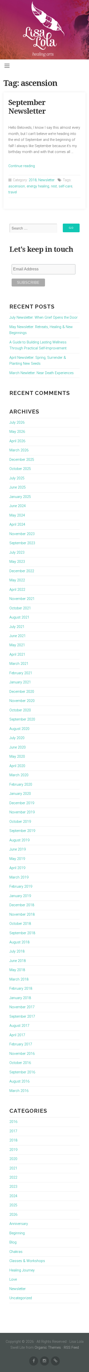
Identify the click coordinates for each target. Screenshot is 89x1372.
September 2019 (22, 831)
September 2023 (22, 543)
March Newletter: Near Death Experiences (41, 373)
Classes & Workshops (27, 1261)
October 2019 (20, 822)
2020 (13, 1159)
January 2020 (20, 794)
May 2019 (17, 859)
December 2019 (21, 803)
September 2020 (22, 719)
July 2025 (16, 478)
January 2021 (20, 682)
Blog (13, 1242)
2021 (13, 1168)
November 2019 (22, 812)
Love (13, 1279)
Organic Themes (48, 1348)
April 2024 (17, 524)
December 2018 (21, 905)
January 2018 (20, 998)
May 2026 (17, 432)
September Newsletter (27, 106)
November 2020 (22, 701)
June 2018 (17, 961)
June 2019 (17, 849)
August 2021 (19, 617)
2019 (13, 1150)
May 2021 (17, 645)
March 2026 (18, 450)
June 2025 (17, 487)
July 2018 (16, 951)
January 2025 (20, 497)
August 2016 (19, 1081)
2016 (13, 1122)
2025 (13, 1205)
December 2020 (21, 692)
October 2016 (20, 1063)
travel (12, 192)
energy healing (38, 186)
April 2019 (17, 868)
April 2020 (17, 766)
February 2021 (20, 673)
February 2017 (20, 1044)
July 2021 (16, 627)
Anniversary (18, 1224)
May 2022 (17, 580)
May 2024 (17, 515)
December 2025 (21, 460)
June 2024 (17, 506)
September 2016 (22, 1072)
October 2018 (20, 924)
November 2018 (22, 914)
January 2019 (20, 896)
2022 (13, 1177)
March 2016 (18, 1091)
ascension (16, 186)
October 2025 (20, 469)
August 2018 (19, 942)
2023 (13, 1187)
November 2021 (22, 599)
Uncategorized (20, 1298)
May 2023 (17, 562)
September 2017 (22, 1016)
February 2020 (20, 784)
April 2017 (17, 1035)
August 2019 (19, 840)
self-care (65, 186)
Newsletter (46, 180)
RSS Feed (71, 1348)
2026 (13, 1215)
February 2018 (20, 988)
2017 (13, 1131)
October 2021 (20, 608)
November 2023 (22, 534)
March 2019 (18, 877)
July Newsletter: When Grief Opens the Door (43, 317)
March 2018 (18, 979)
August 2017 (19, 1026)
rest (54, 186)
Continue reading (21, 166)
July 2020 (16, 738)
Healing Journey (22, 1270)
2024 (13, 1196)
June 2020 (17, 747)
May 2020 (17, 756)
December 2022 (21, 571)
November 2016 (22, 1054)
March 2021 (18, 664)
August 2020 (19, 729)
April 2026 (17, 441)
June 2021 (17, 636)
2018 (33, 180)
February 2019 (20, 886)
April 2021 (17, 654)
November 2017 (22, 1007)
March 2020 (18, 775)
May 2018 (17, 970)
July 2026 (16, 422)
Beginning (17, 1233)
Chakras (15, 1252)
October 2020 (20, 710)
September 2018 (22, 933)
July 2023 (16, 552)
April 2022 (17, 590)
